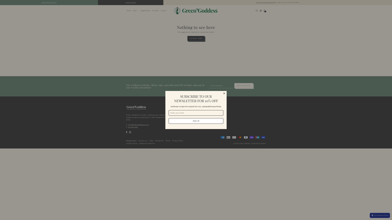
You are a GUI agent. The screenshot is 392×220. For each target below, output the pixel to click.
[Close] (224, 93)
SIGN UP (196, 121)
